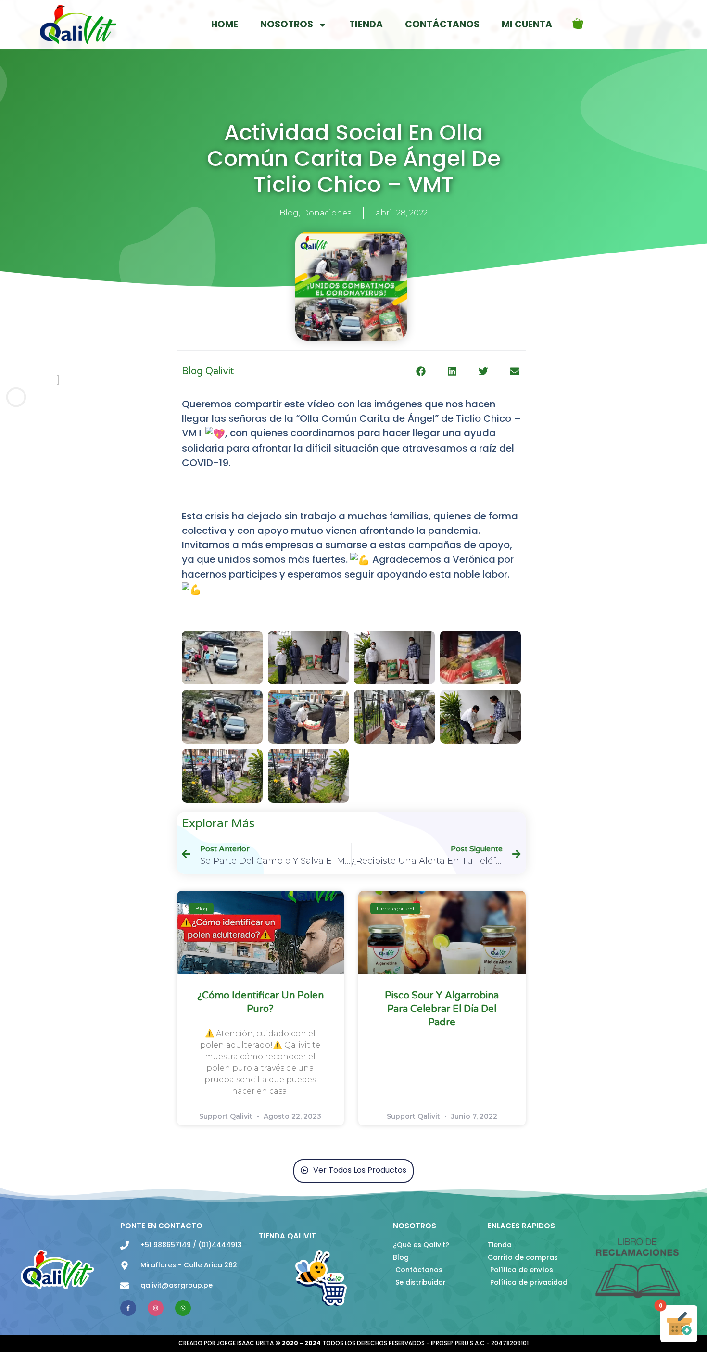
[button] (421, 371)
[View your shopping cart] (580, 25)
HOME (224, 24)
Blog (289, 212)
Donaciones (326, 212)
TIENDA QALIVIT (287, 1236)
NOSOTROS (286, 24)
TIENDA (366, 24)
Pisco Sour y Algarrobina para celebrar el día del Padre (442, 1009)
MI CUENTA (527, 24)
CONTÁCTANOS (442, 24)
